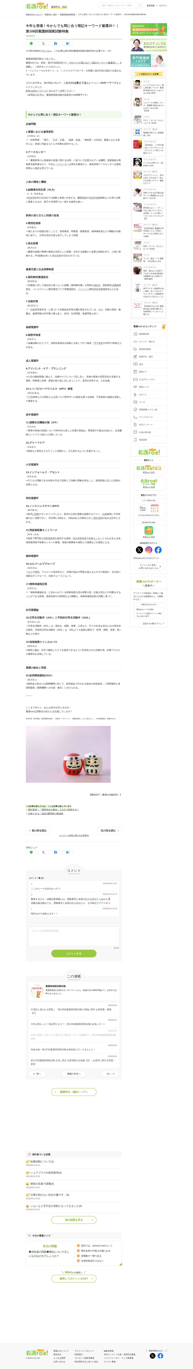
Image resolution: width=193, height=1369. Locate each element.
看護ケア (143, 372)
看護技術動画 (145, 349)
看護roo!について (61, 1351)
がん (30, 572)
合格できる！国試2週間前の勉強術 (45, 813)
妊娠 (104, 514)
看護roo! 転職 (149, 487)
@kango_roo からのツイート (146, 558)
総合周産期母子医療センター (87, 538)
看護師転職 (144, 334)
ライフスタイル (146, 417)
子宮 (30, 397)
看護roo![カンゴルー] (34, 14)
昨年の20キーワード (36, 91)
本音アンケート (146, 425)
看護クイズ (144, 387)
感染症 (97, 285)
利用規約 (78, 1354)
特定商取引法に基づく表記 (86, 1362)
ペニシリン (83, 289)
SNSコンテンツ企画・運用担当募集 (119, 1354)
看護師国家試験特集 (67, 14)
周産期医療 (49, 538)
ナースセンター (61, 164)
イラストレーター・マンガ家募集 (119, 1358)
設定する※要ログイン (152, 623)
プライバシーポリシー (84, 1351)
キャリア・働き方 (147, 341)
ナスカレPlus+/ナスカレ (149, 515)
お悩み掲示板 (145, 432)
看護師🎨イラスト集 (148, 409)
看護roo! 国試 (149, 537)
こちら (48, 51)
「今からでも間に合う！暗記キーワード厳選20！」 (93, 63)
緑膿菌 (115, 285)
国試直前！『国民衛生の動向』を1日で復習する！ (53, 809)
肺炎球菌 (98, 289)
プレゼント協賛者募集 (84, 1358)
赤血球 (31, 198)
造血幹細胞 (94, 198)
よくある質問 (59, 1358)
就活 (141, 364)
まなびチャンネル (147, 379)
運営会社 (57, 1354)
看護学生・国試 (51, 14)
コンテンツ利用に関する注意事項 (74, 835)
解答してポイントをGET (74, 1278)
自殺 (32, 309)
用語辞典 (143, 440)
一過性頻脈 (96, 518)
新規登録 (151, 5)
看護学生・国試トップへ (74, 1092)
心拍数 (35, 514)
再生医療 (56, 255)
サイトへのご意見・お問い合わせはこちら (149, 566)
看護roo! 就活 (149, 472)
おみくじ (143, 394)
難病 (37, 572)
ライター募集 (110, 1362)
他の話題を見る (74, 1219)
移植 (84, 198)
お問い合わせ (59, 1362)
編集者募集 (109, 1351)
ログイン (163, 5)
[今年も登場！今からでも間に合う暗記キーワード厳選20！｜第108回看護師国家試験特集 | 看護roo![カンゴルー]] (67, 43)
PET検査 (98, 343)
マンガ (142, 402)
